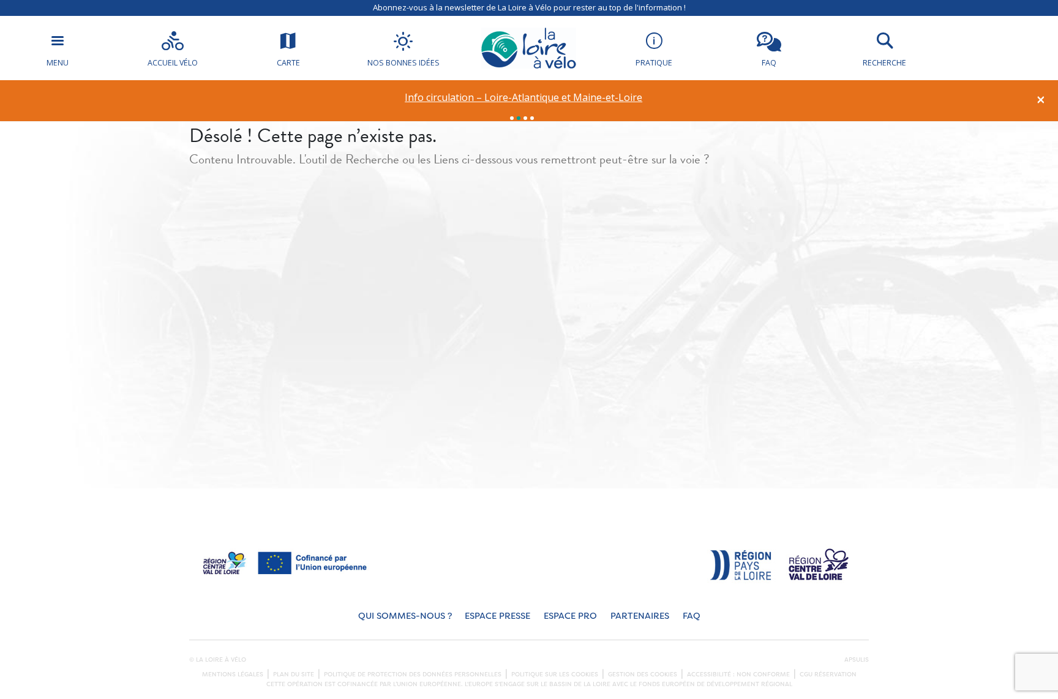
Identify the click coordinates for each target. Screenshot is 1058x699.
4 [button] (532, 118)
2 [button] (518, 118)
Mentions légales (232, 674)
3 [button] (525, 118)
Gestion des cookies (642, 674)
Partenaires (639, 616)
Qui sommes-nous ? (405, 616)
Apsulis (856, 659)
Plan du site (293, 674)
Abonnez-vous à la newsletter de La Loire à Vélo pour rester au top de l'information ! (529, 7)
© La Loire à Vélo (217, 659)
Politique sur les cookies (554, 674)
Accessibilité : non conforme (738, 674)
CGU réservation (828, 674)
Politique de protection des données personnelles (412, 674)
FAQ (691, 616)
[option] (523, 97)
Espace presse (497, 616)
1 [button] (512, 118)
